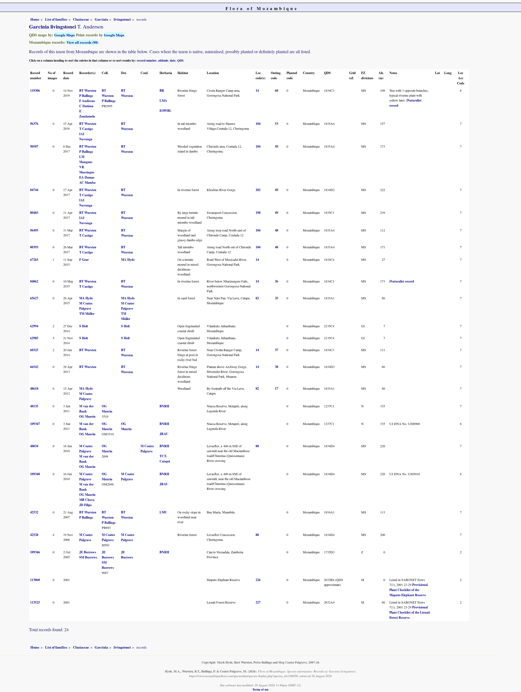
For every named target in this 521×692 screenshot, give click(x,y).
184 (258, 123)
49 (276, 190)
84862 (34, 281)
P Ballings (86, 95)
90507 (34, 146)
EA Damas (86, 177)
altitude (163, 60)
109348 (35, 474)
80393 (34, 247)
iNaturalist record (401, 281)
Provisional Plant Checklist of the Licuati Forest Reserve (409, 612)
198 (258, 212)
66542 (34, 366)
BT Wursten (87, 90)
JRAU (164, 433)
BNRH (164, 406)
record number (147, 60)
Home (34, 19)
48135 (34, 406)
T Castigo (86, 128)
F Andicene (87, 101)
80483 (34, 212)
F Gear (84, 259)
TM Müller (86, 313)
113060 (35, 579)
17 (276, 388)
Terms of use (260, 689)
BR (162, 90)
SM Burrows (88, 557)
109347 (35, 423)
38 (276, 366)
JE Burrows (87, 552)
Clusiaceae (81, 19)
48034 (34, 446)
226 (258, 579)
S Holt (83, 326)
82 (257, 298)
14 (257, 90)
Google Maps (64, 34)
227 (258, 602)
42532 (34, 512)
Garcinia (101, 19)
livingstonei (122, 19)
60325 (34, 350)
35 (276, 298)
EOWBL (165, 110)
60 (276, 90)
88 (257, 446)
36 (276, 281)
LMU (163, 512)
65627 (34, 298)
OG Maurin (87, 416)
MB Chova (86, 499)
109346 (35, 552)
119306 (35, 90)
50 (276, 146)
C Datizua (86, 106)
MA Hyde (128, 259)
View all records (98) (82, 42)
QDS (180, 60)
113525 (35, 602)
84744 (34, 190)
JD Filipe (85, 505)
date (173, 60)
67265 (34, 259)
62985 (34, 338)
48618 (34, 388)
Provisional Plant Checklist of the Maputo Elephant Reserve (408, 589)
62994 (34, 326)
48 (276, 230)
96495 (34, 230)
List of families (56, 19)
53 (276, 123)
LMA (163, 100)
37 (276, 350)
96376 (34, 123)
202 (258, 190)
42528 (34, 534)
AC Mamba (87, 182)
